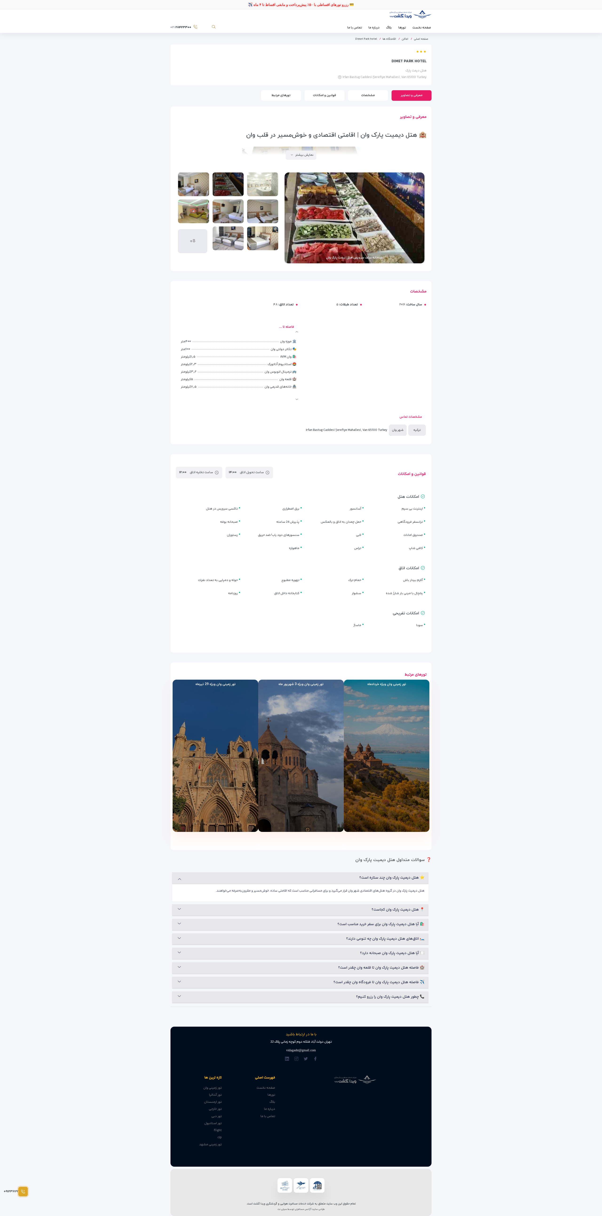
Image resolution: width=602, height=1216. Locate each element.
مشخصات (368, 95)
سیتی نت (282, 1209)
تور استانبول (213, 1123)
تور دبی (216, 1116)
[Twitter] (306, 1059)
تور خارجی (215, 1109)
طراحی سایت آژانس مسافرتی (309, 1209)
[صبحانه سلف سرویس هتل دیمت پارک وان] (228, 184)
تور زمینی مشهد (210, 1144)
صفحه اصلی (421, 39)
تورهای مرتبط (281, 95)
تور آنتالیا (215, 1095)
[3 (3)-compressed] (193, 184)
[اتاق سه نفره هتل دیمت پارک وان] (228, 238)
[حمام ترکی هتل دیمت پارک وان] (262, 184)
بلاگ (389, 27)
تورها (402, 27)
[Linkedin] (287, 1059)
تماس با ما (354, 27)
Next (290, 218)
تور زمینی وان (212, 1088)
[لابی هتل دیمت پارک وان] (193, 211)
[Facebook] (315, 1059)
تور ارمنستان (213, 1102)
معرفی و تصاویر (412, 95)
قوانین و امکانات (324, 95)
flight (218, 1130)
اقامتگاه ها (389, 39)
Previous (418, 218)
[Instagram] (296, 1059)
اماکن (405, 39)
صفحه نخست (421, 27)
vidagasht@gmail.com (301, 1050)
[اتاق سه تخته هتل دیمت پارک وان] (262, 211)
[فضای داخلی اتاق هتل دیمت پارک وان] (228, 211)
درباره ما (374, 27)
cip (220, 1137)
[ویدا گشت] (410, 15)
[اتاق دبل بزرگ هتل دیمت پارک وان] (262, 238)
